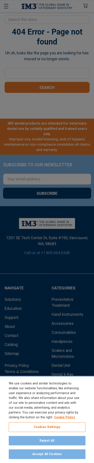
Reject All (47, 441)
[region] (47, 419)
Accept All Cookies (47, 454)
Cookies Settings (47, 427)
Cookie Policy (64, 417)
